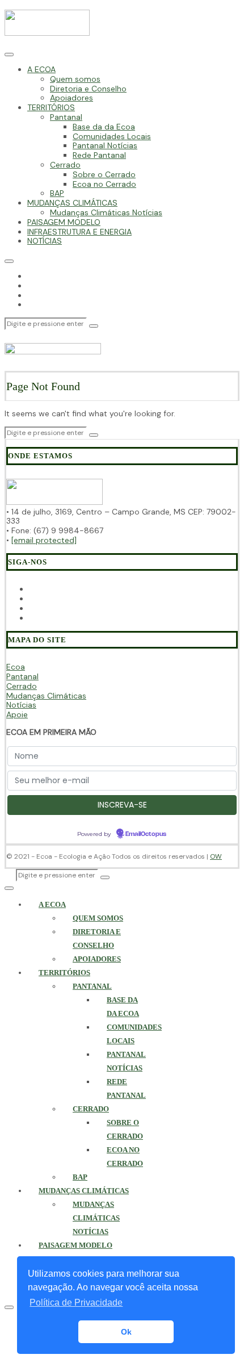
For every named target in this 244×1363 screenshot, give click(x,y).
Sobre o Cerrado (104, 174)
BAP (57, 193)
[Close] (9, 261)
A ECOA (41, 69)
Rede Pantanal (99, 155)
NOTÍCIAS (44, 241)
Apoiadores (71, 98)
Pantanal (66, 117)
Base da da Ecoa (104, 127)
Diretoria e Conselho (88, 88)
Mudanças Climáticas (46, 696)
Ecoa (15, 667)
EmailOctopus (145, 834)
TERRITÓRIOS (51, 107)
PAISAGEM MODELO (63, 222)
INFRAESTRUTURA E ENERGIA (79, 232)
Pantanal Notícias (105, 145)
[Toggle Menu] (9, 54)
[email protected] (44, 540)
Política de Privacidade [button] (76, 1302)
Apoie (17, 714)
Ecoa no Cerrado (104, 184)
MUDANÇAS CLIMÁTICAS (72, 203)
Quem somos (75, 79)
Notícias (21, 705)
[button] (93, 326)
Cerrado (65, 165)
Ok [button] (126, 1331)
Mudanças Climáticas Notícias (106, 212)
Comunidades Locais (112, 136)
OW (216, 856)
